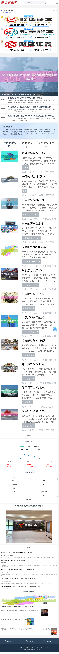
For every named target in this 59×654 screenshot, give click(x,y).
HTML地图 (45, 647)
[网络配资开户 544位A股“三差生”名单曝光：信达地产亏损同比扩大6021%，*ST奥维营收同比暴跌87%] (54, 631)
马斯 (44, 481)
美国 (14, 488)
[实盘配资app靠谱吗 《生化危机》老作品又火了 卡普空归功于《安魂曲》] (29, 600)
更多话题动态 (29, 499)
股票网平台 (27, 402)
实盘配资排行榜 (49, 641)
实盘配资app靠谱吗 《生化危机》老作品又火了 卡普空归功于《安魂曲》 (19, 606)
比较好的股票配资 (30, 331)
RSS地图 (41, 647)
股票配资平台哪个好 (31, 237)
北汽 (14, 477)
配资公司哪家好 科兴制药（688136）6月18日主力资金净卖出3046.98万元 (31, 116)
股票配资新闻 (28, 355)
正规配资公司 (28, 308)
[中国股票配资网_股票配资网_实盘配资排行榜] (9, 2)
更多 (54, 10)
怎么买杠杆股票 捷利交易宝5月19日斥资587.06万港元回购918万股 (17, 553)
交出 (25, 191)
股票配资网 (30, 641)
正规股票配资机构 (30, 214)
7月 (14, 491)
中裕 (14, 495)
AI (43, 484)
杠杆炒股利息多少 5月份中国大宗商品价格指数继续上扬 (18, 94)
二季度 (26, 167)
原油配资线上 (14, 481)
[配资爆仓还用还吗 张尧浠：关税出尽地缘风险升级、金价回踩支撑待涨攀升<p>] (44, 612)
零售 (44, 488)
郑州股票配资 (28, 378)
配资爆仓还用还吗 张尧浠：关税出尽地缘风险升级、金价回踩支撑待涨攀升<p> (21, 610)
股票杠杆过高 (28, 425)
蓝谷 (44, 477)
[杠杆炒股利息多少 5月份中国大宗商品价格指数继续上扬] (29, 76)
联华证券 (33, 649)
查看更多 (29, 435)
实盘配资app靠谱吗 (31, 261)
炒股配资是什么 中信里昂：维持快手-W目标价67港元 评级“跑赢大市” (29, 107)
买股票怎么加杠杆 (30, 284)
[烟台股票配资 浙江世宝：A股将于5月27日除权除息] (30, 621)
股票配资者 (14, 484)
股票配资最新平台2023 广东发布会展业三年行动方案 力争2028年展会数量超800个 (20, 586)
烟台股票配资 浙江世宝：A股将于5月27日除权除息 (14, 619)
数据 (44, 495)
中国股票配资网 (11, 641)
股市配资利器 (44, 491)
